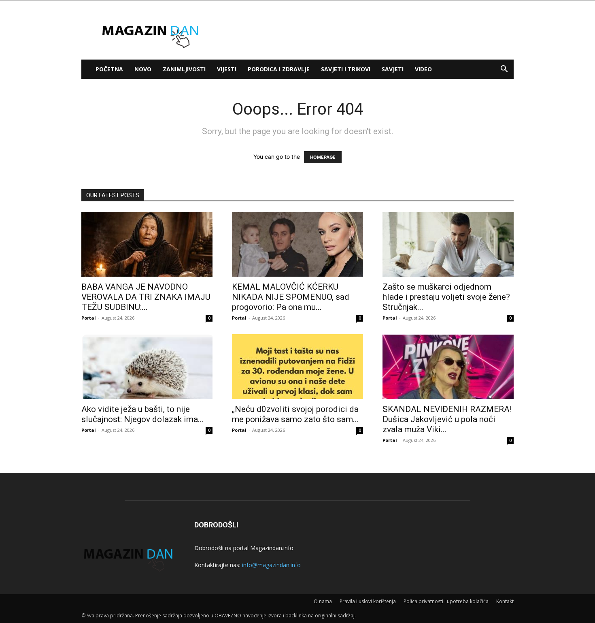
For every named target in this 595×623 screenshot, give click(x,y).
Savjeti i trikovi (345, 69)
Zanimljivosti (184, 69)
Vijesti (226, 69)
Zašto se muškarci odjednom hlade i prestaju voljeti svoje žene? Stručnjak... (446, 297)
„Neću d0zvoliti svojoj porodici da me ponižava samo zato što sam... (295, 414)
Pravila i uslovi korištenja (368, 601)
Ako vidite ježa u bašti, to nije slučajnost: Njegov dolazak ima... (142, 414)
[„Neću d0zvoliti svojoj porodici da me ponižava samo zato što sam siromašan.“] (297, 366)
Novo (142, 69)
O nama (323, 601)
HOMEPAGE (323, 157)
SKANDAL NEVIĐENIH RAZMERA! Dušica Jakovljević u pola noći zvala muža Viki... (447, 419)
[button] (504, 70)
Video (423, 69)
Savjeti (393, 69)
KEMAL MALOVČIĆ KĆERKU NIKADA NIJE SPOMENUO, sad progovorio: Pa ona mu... (290, 297)
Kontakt (505, 601)
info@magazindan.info (271, 565)
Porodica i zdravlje (279, 69)
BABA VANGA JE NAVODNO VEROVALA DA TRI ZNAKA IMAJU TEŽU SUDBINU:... (145, 297)
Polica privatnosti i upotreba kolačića (446, 601)
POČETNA (109, 69)
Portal (88, 318)
